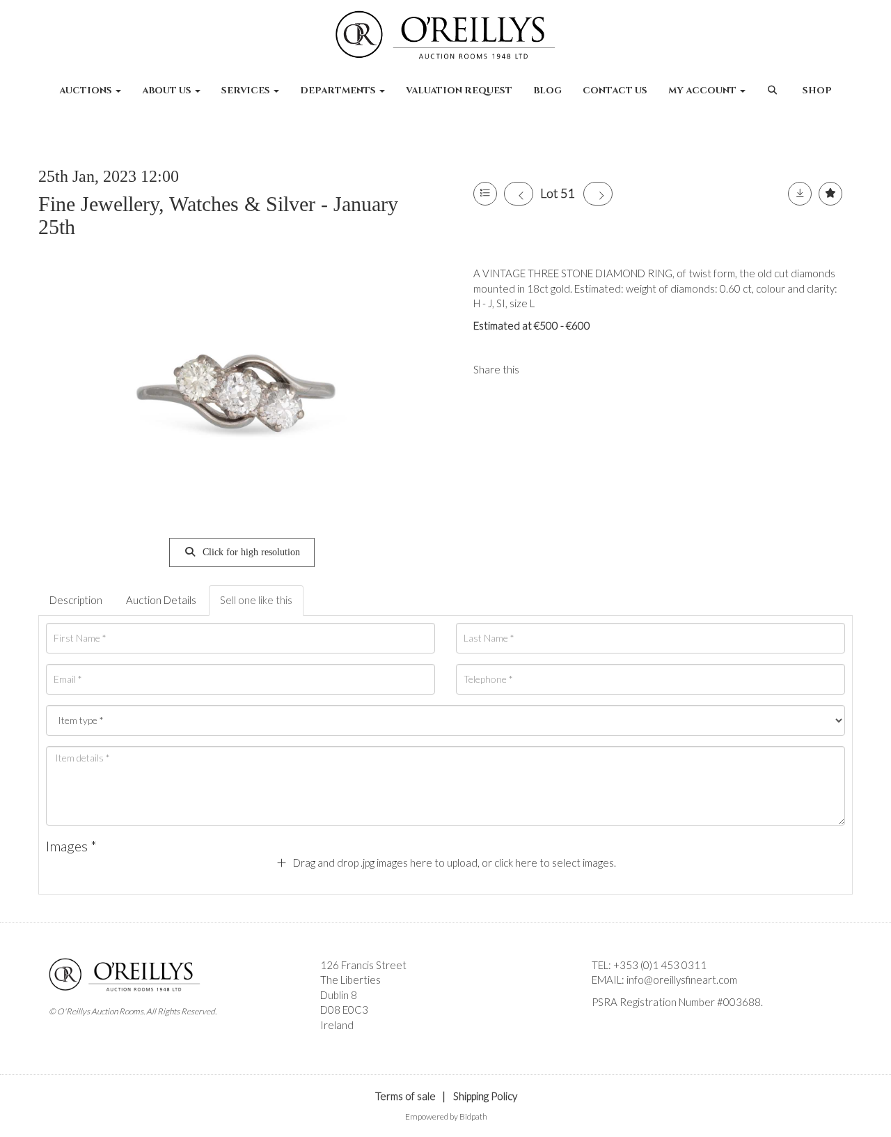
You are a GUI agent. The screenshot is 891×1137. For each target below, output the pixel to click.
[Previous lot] (518, 194)
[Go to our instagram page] (570, 369)
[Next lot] (598, 194)
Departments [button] (339, 90)
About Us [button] (168, 90)
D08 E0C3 (344, 1009)
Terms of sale (405, 1096)
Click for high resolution (250, 552)
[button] (773, 97)
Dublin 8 (338, 995)
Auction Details (161, 600)
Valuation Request (459, 90)
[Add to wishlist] (830, 194)
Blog (547, 90)
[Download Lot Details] (800, 194)
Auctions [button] (86, 90)
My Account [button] (703, 90)
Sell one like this (256, 600)
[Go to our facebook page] (605, 1025)
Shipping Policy (485, 1096)
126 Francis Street (363, 965)
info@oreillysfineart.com (681, 979)
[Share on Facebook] (541, 369)
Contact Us (615, 90)
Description (75, 600)
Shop (817, 90)
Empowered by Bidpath (446, 1116)
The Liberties (350, 979)
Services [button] (246, 90)
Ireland (337, 1025)
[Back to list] (485, 194)
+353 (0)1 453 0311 (660, 965)
